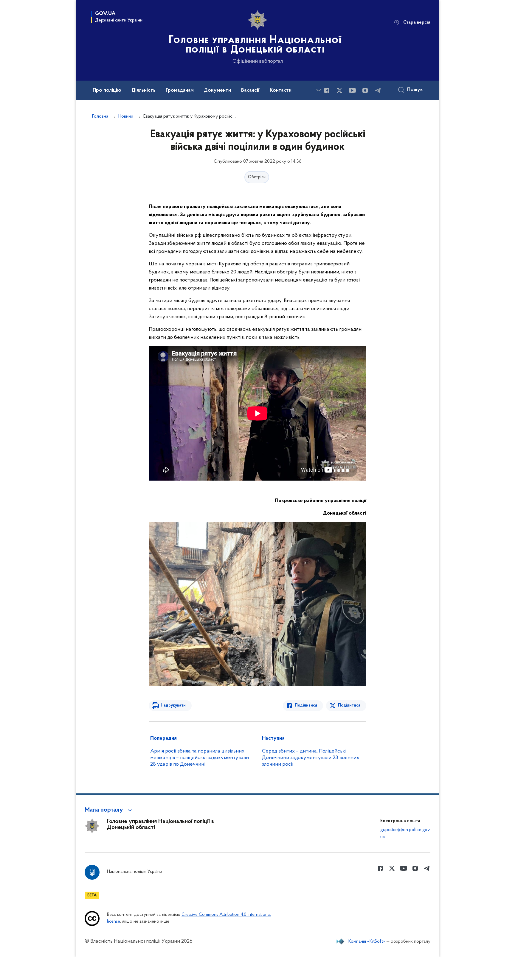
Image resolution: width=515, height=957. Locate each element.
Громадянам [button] (180, 90)
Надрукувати (173, 705)
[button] (109, 810)
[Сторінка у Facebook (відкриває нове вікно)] (326, 90)
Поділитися (306, 705)
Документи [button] (217, 90)
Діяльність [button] (143, 90)
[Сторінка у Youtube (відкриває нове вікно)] (352, 90)
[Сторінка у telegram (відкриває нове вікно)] (377, 90)
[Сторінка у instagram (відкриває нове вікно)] (365, 90)
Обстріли (257, 177)
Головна (100, 116)
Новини (125, 116)
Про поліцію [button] (107, 90)
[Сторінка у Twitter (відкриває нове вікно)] (339, 90)
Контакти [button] (280, 90)
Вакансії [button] (250, 90)
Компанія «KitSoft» (366, 941)
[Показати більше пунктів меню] (318, 90)
